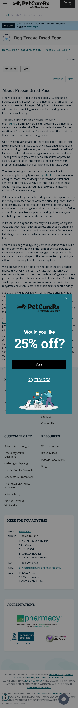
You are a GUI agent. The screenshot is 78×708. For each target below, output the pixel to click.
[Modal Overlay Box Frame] (39, 354)
